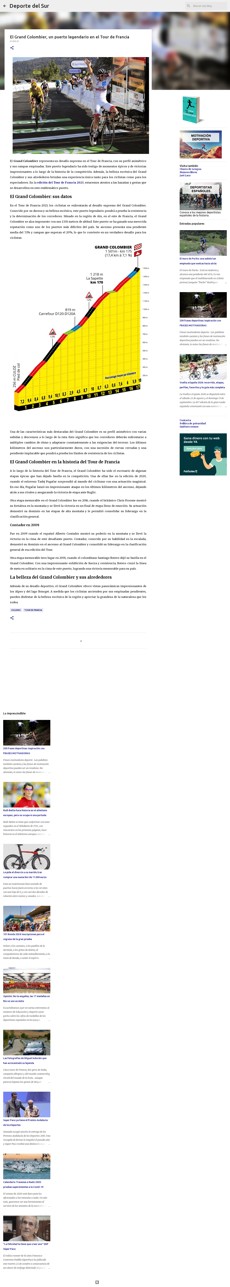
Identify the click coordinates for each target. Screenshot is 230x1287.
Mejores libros (188, 172)
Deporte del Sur (29, 6)
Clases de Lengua (190, 169)
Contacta (185, 420)
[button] (12, 48)
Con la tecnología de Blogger (117, 1282)
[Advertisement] (78, 682)
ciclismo (16, 610)
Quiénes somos (189, 426)
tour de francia (33, 610)
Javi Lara (185, 175)
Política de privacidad (193, 423)
